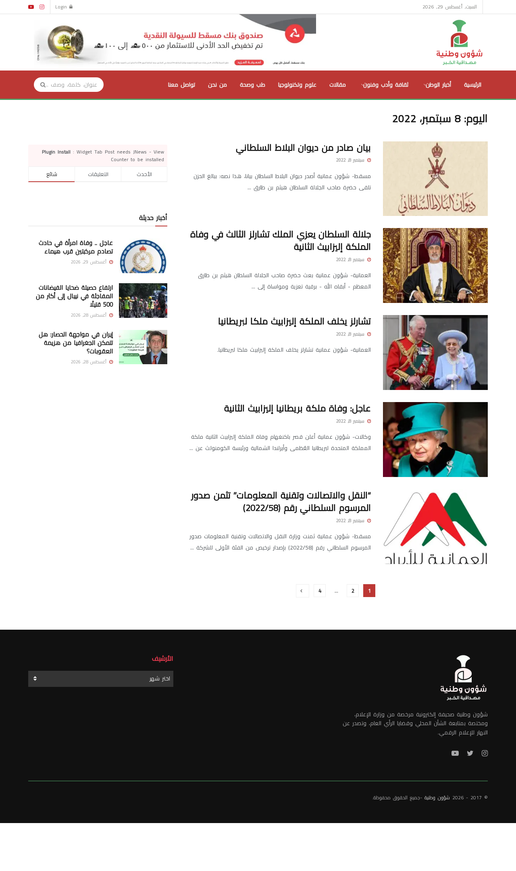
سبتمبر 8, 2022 (351, 160)
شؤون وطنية (437, 797)
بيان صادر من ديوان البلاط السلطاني (303, 147)
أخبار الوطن (438, 84)
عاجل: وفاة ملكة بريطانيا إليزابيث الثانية (297, 408)
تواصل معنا (181, 84)
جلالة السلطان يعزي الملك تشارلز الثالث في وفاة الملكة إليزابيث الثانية (280, 240)
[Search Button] (40, 84)
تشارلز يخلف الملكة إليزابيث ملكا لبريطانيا (294, 321)
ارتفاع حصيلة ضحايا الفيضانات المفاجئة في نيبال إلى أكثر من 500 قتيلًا (74, 296)
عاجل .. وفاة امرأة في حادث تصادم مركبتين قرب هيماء (76, 247)
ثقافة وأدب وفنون (385, 84)
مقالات (337, 84)
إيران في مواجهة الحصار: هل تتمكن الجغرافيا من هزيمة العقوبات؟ (76, 342)
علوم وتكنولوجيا (297, 84)
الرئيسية (472, 84)
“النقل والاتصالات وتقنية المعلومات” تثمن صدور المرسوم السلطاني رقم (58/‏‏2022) (281, 501)
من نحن (217, 84)
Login (62, 6)
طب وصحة (252, 84)
